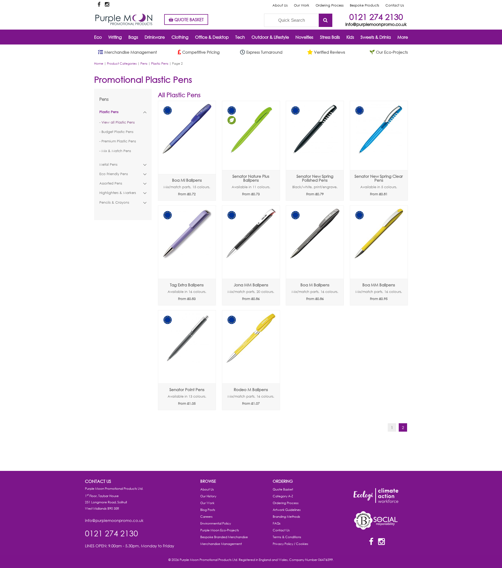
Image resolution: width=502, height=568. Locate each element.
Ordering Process (330, 5)
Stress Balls (330, 37)
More (402, 37)
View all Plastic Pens (118, 122)
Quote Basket (283, 489)
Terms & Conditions (287, 537)
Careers (206, 516)
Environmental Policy (215, 523)
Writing (115, 37)
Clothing (180, 37)
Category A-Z (283, 496)
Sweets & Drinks (376, 37)
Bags (133, 37)
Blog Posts (207, 510)
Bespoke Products (364, 5)
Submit (325, 20)
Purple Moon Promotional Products (123, 19)
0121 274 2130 (376, 16)
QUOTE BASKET (188, 19)
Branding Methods (286, 516)
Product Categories (122, 63)
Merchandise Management (221, 544)
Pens (143, 63)
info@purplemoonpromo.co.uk (376, 24)
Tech (240, 37)
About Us (280, 5)
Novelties (304, 37)
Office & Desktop (212, 37)
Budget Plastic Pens (117, 132)
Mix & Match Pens (116, 151)
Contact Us (394, 5)
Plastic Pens (159, 63)
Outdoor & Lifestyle (270, 37)
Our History (208, 496)
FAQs (277, 523)
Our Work (301, 5)
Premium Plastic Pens (118, 141)
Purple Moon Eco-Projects (219, 530)
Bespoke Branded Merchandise (224, 537)
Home (98, 63)
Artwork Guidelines (287, 510)
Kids (350, 37)
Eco (98, 37)
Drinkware (155, 37)
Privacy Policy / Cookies (290, 544)
